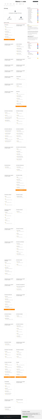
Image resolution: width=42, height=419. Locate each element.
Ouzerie (17, 264)
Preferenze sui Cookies (9, 417)
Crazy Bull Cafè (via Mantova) (8, 393)
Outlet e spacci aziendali (30, 54)
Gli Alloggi (29, 47)
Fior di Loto (18, 351)
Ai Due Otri (18, 78)
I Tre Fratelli (6, 212)
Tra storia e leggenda (30, 22)
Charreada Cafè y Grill (7, 301)
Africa (17, 112)
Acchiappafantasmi (7, 31)
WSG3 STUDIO (8, 416)
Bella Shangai (18, 184)
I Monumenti (29, 48)
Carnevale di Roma (30, 9)
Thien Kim (18, 356)
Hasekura (18, 251)
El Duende (18, 328)
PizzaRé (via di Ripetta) (19, 48)
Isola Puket (6, 351)
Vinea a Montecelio (30, 26)
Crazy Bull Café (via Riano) (8, 133)
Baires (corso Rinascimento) (19, 133)
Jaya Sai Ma (6, 115)
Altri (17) (9, 309)
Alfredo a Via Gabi (7, 374)
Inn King (6, 201)
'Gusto (5, 26)
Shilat (5, 222)
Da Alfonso (18, 115)
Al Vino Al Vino (18, 98)
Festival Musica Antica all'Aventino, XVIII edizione (33, 31)
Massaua (17, 120)
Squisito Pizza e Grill (19, 53)
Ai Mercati (6, 366)
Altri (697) (9, 39)
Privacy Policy (5, 417)
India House (6, 273)
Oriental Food (18, 211)
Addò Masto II (18, 374)
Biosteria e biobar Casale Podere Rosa (21, 286)
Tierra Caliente (18, 169)
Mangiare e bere (30, 45)
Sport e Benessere (30, 53)
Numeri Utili (29, 58)
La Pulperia (18, 138)
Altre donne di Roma (30, 12)
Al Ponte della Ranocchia (7, 371)
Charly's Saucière (18, 230)
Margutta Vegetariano (7, 120)
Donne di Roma (29, 11)
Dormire (29, 44)
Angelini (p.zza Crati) (19, 103)
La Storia (29, 46)
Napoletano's (6, 138)
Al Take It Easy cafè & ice (7, 383)
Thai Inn (6, 356)
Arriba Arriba (6, 296)
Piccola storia (29, 20)
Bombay (6, 262)
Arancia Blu (6, 112)
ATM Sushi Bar (18, 243)
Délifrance (18, 233)
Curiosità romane (30, 10)
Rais (5, 217)
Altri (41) (21, 106)
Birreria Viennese (18, 151)
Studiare (29, 52)
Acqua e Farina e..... (7, 36)
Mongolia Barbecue (7, 318)
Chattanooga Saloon (7, 306)
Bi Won (5, 196)
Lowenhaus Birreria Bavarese (20, 156)
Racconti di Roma (30, 21)
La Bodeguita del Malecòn (19, 196)
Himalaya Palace (6, 267)
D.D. (17, 401)
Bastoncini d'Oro (18, 179)
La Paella (17, 333)
